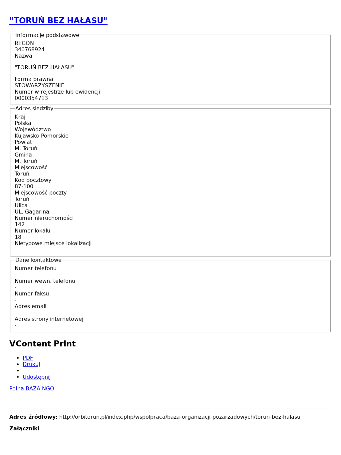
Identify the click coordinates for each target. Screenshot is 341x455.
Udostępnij (37, 377)
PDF (28, 358)
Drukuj (31, 364)
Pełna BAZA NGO (31, 388)
